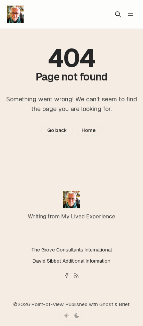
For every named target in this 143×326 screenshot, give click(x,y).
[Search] (118, 14)
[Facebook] (66, 275)
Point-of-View (47, 304)
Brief (124, 304)
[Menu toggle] (130, 14)
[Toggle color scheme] (71, 315)
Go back (57, 130)
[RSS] (76, 275)
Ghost (106, 304)
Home (89, 130)
